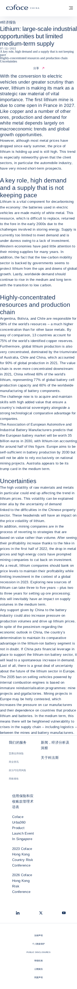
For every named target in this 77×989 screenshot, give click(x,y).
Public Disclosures (38, 952)
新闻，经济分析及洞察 (55, 745)
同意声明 (38, 977)
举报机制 (38, 961)
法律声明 (38, 935)
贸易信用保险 (16, 753)
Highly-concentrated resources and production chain (34, 58)
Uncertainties (8, 61)
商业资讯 (14, 761)
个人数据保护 (38, 944)
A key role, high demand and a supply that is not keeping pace (37, 53)
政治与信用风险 (17, 770)
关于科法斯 (50, 758)
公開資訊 (38, 969)
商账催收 (14, 778)
